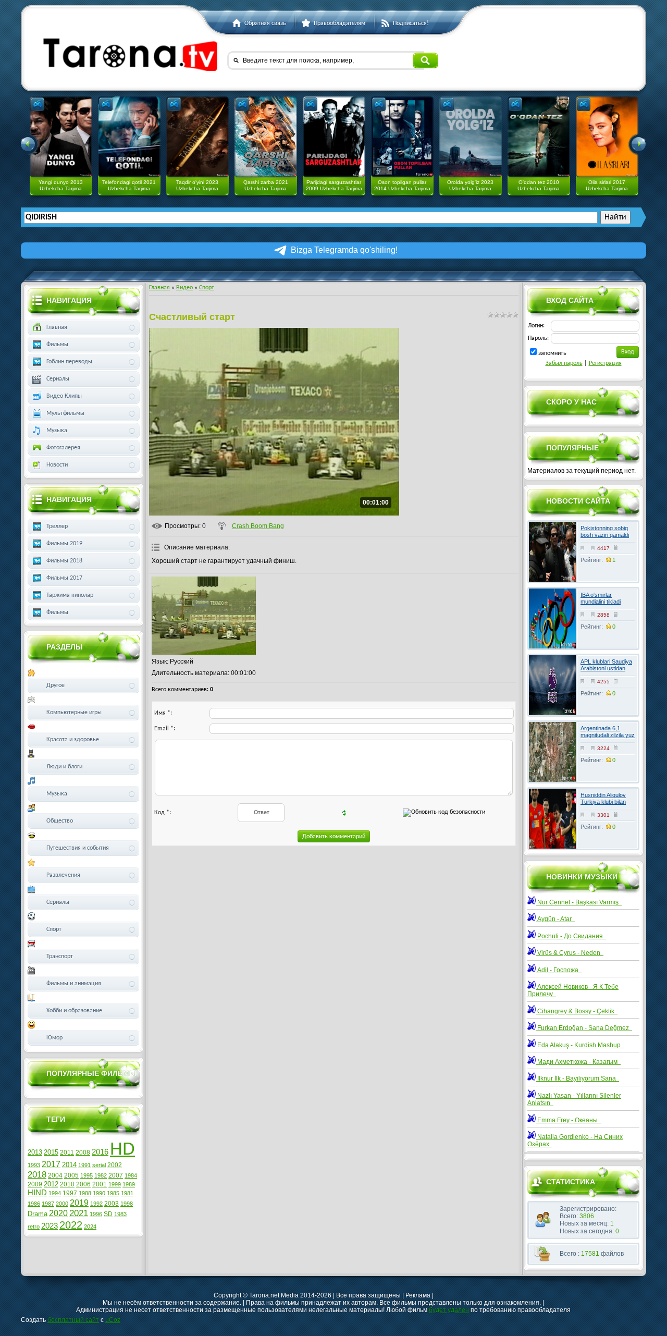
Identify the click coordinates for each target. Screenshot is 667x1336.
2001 (99, 1184)
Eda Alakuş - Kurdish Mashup (580, 1045)
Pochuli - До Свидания (571, 936)
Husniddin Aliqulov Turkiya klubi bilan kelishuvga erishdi (603, 802)
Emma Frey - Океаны (568, 1120)
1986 (34, 1203)
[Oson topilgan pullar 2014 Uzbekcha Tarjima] (402, 136)
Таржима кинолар (69, 595)
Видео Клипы (64, 396)
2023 (49, 1226)
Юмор (54, 1038)
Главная (159, 288)
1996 (96, 1214)
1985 (113, 1193)
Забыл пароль (564, 363)
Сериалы (57, 379)
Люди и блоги (64, 767)
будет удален (449, 1310)
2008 (83, 1152)
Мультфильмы (65, 413)
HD (122, 1148)
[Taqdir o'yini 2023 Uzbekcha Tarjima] (197, 136)
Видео (184, 288)
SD (108, 1214)
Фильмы (57, 344)
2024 (90, 1226)
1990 (99, 1193)
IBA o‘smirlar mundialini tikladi (600, 598)
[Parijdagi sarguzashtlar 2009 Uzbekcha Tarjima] (334, 136)
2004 (55, 1175)
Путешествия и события (77, 848)
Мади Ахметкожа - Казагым (578, 1061)
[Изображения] (204, 616)
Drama (37, 1214)
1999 (114, 1184)
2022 (70, 1225)
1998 (126, 1203)
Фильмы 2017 (64, 578)
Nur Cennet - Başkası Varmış (579, 902)
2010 (67, 1184)
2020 (58, 1213)
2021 (78, 1213)
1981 (127, 1193)
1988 (85, 1193)
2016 (100, 1152)
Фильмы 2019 (64, 544)
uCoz (112, 1319)
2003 (111, 1203)
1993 (34, 1165)
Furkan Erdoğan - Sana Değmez (584, 1028)
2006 (83, 1184)
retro (34, 1226)
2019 (79, 1202)
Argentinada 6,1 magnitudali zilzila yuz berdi (607, 735)
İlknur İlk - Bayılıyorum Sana (577, 1078)
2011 (67, 1152)
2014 (69, 1165)
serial (99, 1165)
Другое (55, 685)
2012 (51, 1184)
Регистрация (605, 363)
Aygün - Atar (555, 919)
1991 (84, 1165)
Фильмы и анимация (73, 983)
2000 (62, 1203)
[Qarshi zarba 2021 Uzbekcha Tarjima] (265, 136)
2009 (35, 1184)
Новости (57, 465)
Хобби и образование (74, 1011)
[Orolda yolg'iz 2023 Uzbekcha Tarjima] (470, 136)
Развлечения (63, 875)
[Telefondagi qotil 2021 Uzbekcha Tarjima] (129, 136)
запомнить (552, 353)
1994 (54, 1193)
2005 (71, 1175)
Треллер (57, 526)
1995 (86, 1175)
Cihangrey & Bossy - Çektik (576, 1011)
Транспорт (59, 956)
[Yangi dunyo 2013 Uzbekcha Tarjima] (61, 136)
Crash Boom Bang (258, 526)
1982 (100, 1175)
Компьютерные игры (74, 712)
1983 (120, 1214)
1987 (48, 1203)
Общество (59, 821)
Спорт (206, 288)
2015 (51, 1152)
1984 (131, 1175)
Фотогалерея (63, 448)
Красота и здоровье (72, 740)
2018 (37, 1174)
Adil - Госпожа (559, 970)
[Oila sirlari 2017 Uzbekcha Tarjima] (607, 136)
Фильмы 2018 (64, 561)
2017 (51, 1164)
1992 (96, 1203)
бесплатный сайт (73, 1319)
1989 (128, 1184)
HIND (37, 1192)
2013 (35, 1152)
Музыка (56, 430)
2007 (115, 1175)
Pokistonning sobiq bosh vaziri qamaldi (604, 531)
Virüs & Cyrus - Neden (569, 953)
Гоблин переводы (69, 362)
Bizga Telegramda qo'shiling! (344, 250)
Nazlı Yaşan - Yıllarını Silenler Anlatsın (574, 1099)
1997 (70, 1193)
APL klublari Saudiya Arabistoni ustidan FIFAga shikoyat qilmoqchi (606, 671)
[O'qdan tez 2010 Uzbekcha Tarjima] (539, 136)
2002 (114, 1165)
